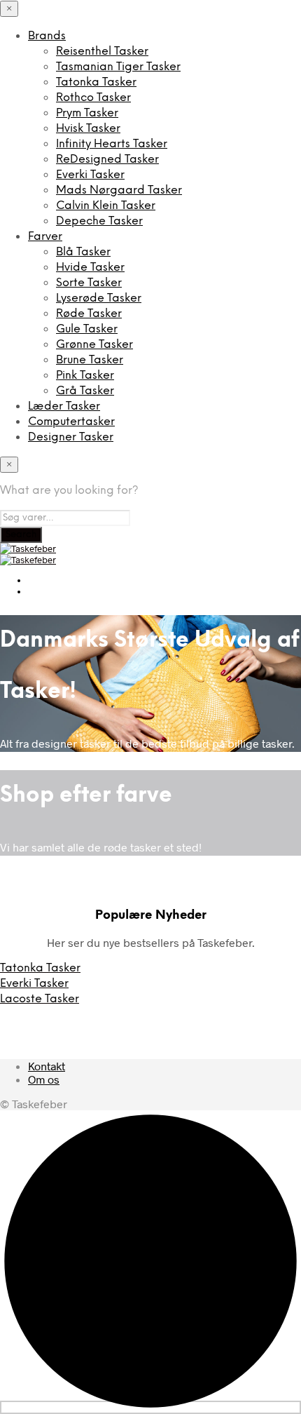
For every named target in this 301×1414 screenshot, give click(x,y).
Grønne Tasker (94, 345)
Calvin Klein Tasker (105, 206)
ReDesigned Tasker (107, 160)
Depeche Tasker (99, 221)
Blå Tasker (83, 252)
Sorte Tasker (89, 283)
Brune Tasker (89, 360)
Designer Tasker (70, 437)
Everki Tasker (90, 175)
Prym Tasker (87, 113)
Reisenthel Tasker (102, 52)
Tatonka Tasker (96, 82)
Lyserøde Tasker (98, 298)
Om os (43, 1079)
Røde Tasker (89, 314)
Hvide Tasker (90, 268)
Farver (45, 237)
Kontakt (46, 1065)
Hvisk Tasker (88, 129)
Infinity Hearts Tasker (111, 144)
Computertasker (71, 422)
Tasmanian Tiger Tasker (118, 67)
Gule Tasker (87, 329)
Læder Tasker (64, 406)
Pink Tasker (85, 376)
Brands (47, 36)
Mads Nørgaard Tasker (119, 190)
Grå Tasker (85, 391)
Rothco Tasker (93, 98)
